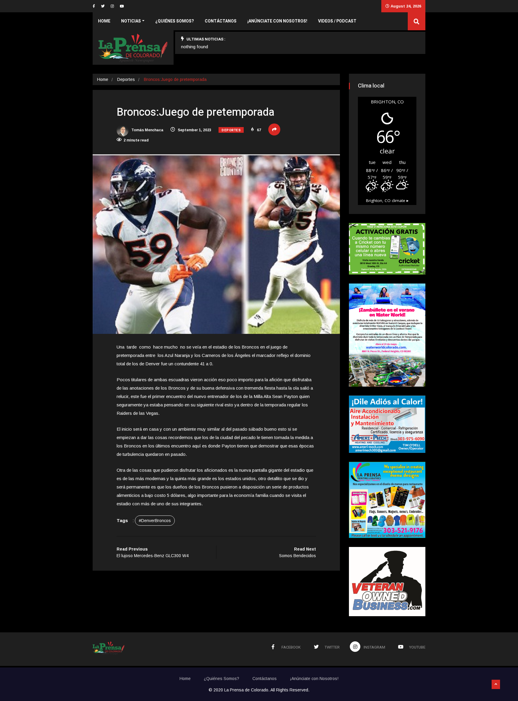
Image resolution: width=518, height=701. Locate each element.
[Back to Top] (496, 684)
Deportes (126, 79)
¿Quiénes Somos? (174, 21)
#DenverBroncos (155, 520)
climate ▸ (387, 200)
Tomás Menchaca (146, 130)
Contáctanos (221, 21)
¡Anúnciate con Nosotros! (277, 21)
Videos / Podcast (337, 21)
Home (104, 21)
